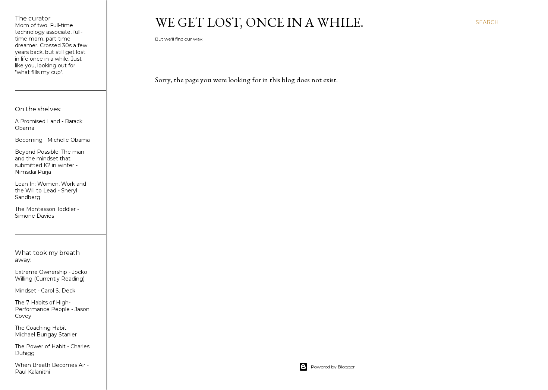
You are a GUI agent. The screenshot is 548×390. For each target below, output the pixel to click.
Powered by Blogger (333, 367)
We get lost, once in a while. (259, 22)
